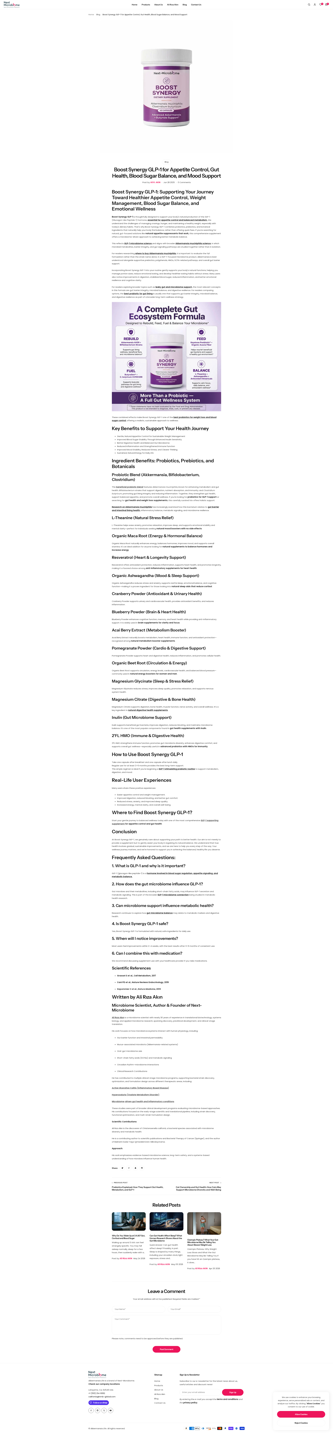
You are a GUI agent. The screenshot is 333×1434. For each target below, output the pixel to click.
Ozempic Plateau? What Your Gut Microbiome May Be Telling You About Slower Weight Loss (202, 1242)
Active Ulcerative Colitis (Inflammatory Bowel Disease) (140, 1088)
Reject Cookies (301, 1423)
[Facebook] (91, 1410)
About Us (158, 1389)
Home (91, 14)
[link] (122, 1168)
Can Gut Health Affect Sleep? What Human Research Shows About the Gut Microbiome (166, 1238)
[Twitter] (104, 1410)
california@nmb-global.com (102, 1396)
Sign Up (232, 1392)
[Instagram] (97, 1410)
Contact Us (159, 1402)
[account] (315, 4)
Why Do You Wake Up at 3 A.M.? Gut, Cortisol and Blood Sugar (128, 1236)
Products (158, 1385)
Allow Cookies (301, 1414)
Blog (98, 14)
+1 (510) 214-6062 (96, 1393)
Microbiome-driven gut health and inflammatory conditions (143, 1101)
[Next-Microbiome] (12, 4)
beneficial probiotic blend (129, 487)
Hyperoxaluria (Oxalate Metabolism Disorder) (135, 1094)
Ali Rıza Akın (118, 1017)
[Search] (309, 4)
